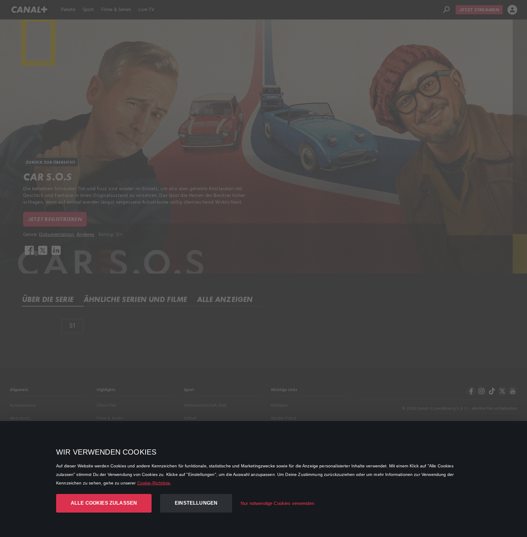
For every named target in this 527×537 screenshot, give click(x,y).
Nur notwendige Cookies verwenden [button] (277, 503)
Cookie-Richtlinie (153, 483)
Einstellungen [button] (196, 503)
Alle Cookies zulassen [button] (104, 503)
